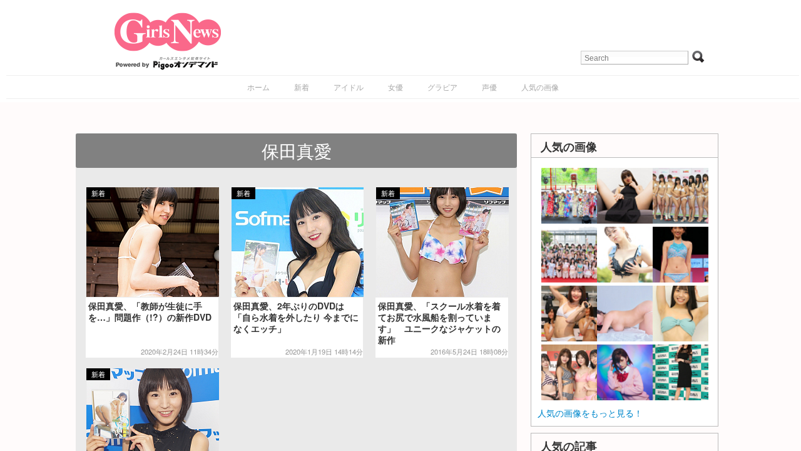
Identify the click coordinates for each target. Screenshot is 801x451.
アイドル (349, 86)
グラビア (442, 86)
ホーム (258, 86)
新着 (301, 86)
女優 (395, 86)
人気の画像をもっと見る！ (590, 413)
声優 (489, 86)
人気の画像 (540, 86)
